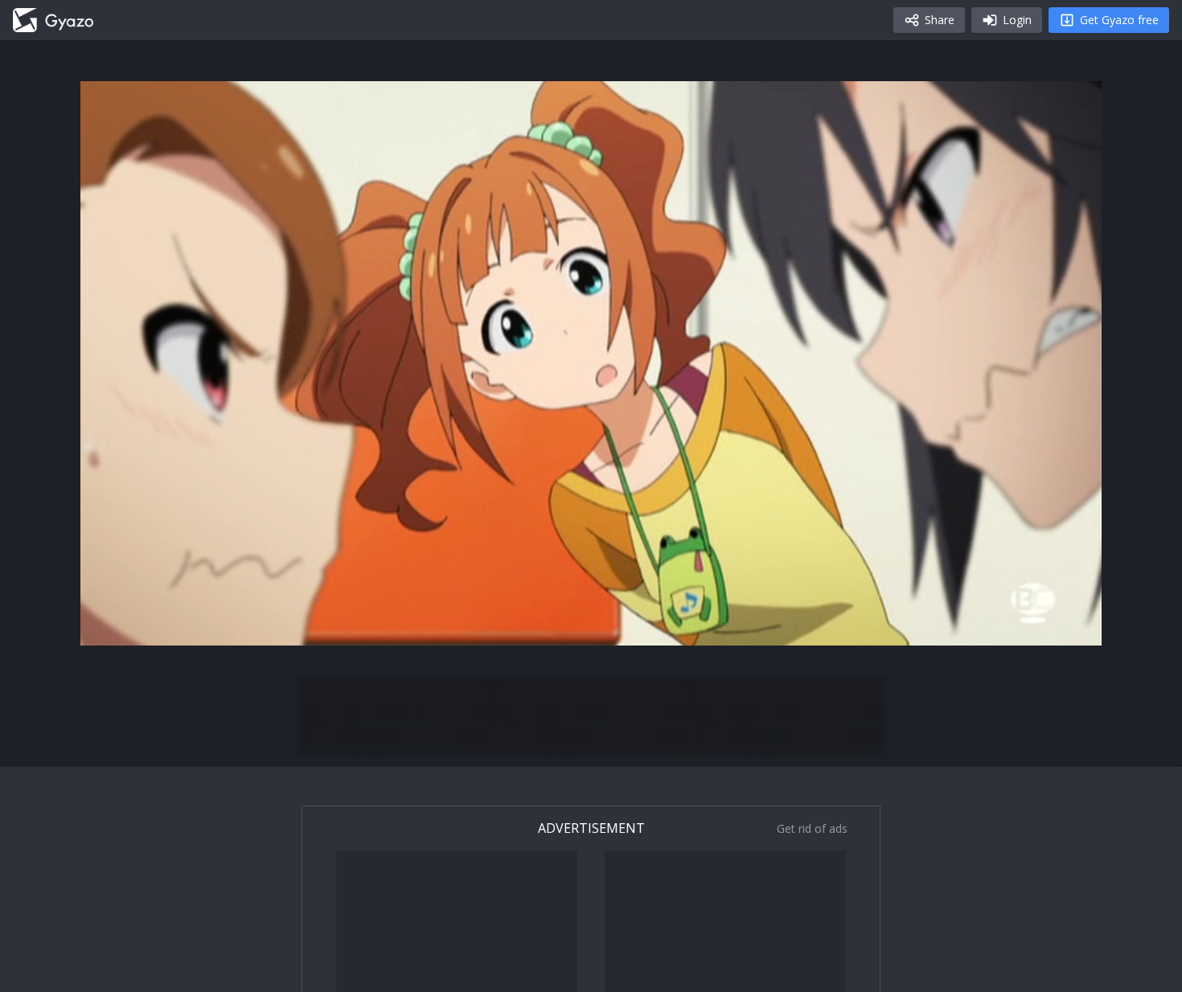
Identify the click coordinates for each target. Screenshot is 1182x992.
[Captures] (53, 20)
